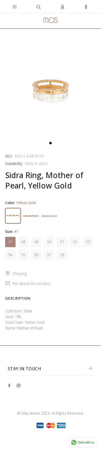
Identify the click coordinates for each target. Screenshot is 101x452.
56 (36, 254)
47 (10, 241)
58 (62, 254)
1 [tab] (50, 143)
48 (23, 241)
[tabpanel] (50, 88)
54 (10, 254)
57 (49, 254)
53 (88, 241)
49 (36, 241)
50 (49, 241)
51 (62, 241)
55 (23, 254)
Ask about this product (31, 283)
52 (75, 241)
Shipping (19, 273)
